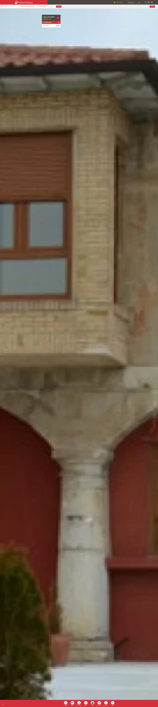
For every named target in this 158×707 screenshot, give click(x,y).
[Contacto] (148, 2)
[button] (139, 2)
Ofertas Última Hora (119, 2)
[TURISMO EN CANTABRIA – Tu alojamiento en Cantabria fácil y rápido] (24, 2)
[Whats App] (56, 25)
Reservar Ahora (47, 22)
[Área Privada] (145, 2)
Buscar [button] (58, 6)
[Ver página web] (58, 25)
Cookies (2, 704)
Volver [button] (152, 6)
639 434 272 (45, 25)
